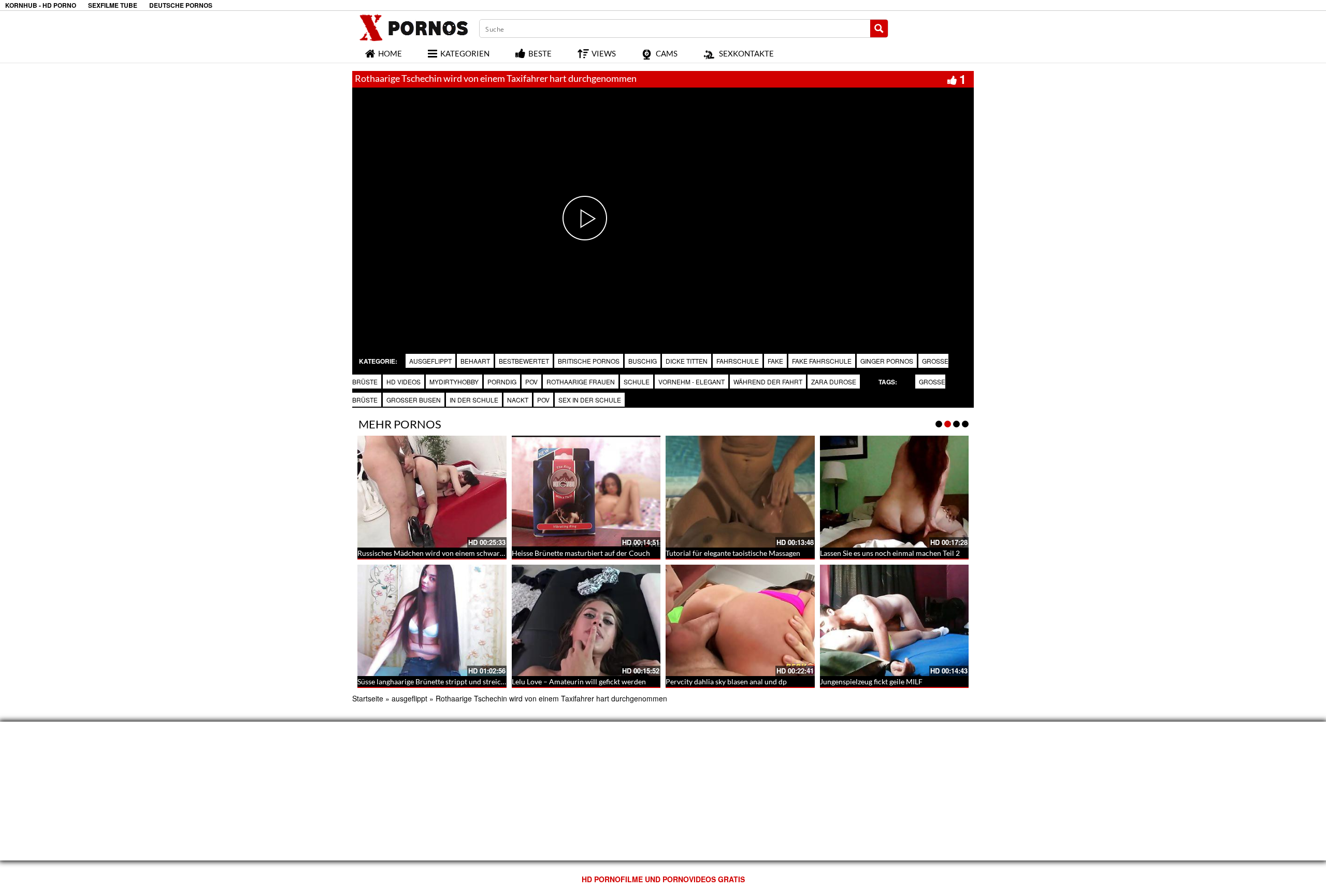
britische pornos (588, 360)
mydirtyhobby (454, 381)
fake (775, 360)
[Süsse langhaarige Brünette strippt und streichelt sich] (432, 621)
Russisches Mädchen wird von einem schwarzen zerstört (447, 553)
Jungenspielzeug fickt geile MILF (871, 681)
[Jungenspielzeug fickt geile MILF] (894, 621)
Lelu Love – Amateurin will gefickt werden (579, 681)
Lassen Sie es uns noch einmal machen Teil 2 (890, 553)
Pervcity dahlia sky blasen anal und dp (726, 681)
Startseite (367, 698)
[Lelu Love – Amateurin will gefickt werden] (586, 621)
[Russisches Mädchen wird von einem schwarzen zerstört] (432, 492)
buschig (642, 360)
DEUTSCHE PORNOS (180, 5)
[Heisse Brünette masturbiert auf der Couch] (586, 492)
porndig (501, 381)
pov (531, 381)
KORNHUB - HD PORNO (40, 5)
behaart (475, 360)
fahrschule (737, 360)
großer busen (413, 399)
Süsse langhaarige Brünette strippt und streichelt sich (442, 681)
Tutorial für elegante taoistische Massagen (733, 553)
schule (637, 381)
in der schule (474, 399)
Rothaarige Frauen (580, 381)
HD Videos (403, 381)
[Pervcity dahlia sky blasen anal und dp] (740, 621)
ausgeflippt (430, 360)
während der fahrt (767, 381)
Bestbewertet (524, 360)
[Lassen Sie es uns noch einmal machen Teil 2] (894, 492)
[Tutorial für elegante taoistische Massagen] (740, 492)
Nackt (517, 399)
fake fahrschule (822, 360)
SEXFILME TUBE (112, 5)
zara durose (833, 381)
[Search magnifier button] (879, 28)
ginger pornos (886, 360)
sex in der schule (589, 399)
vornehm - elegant (691, 381)
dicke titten (687, 360)
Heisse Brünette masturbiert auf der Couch (581, 553)
